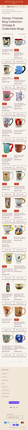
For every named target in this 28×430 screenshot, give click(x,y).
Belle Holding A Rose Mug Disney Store (7, 320)
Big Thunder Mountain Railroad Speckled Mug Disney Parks (19, 323)
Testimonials (5, 396)
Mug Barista (15, 427)
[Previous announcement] (2, 2)
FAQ (3, 383)
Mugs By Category (10, 9)
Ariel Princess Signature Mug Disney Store (19, 131)
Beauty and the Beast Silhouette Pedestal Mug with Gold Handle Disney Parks (20, 267)
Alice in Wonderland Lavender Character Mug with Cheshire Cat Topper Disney (20, 105)
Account (4, 377)
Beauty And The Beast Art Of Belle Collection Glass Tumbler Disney (7, 214)
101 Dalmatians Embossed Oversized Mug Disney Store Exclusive (19, 54)
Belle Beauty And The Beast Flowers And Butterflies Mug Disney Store (19, 295)
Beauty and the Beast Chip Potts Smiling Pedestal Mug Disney (7, 241)
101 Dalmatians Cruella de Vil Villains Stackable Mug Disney (7, 50)
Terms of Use (5, 393)
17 (20, 362)
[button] (2, 6)
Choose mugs (8, 167)
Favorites (4, 386)
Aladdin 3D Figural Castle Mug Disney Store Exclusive (8, 78)
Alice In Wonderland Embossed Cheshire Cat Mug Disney (7, 107)
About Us (4, 373)
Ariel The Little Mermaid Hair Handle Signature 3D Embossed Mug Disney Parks (7, 160)
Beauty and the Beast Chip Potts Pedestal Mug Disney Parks (20, 214)
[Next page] (24, 362)
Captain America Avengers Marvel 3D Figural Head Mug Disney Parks (20, 347)
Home (3, 9)
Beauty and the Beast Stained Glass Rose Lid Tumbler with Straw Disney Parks (7, 295)
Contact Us (5, 380)
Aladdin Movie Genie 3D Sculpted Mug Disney (19, 81)
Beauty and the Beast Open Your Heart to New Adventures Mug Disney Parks (8, 270)
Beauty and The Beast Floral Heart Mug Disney (19, 238)
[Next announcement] (25, 2)
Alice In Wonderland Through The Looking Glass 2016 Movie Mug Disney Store (7, 132)
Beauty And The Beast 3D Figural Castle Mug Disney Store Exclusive (19, 187)
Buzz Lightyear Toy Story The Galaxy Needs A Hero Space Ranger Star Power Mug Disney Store (8, 347)
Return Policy (5, 390)
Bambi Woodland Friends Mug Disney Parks (8, 187)
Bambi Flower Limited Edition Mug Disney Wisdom (19, 156)
